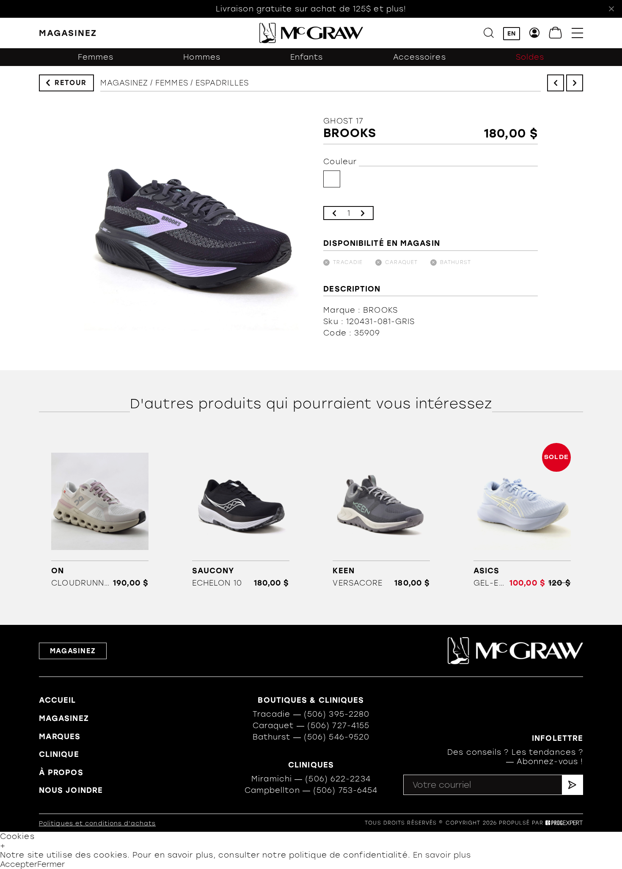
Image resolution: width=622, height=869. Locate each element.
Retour (71, 83)
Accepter (18, 864)
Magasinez (124, 83)
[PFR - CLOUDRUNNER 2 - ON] (100, 515)
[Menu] (577, 33)
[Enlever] (334, 213)
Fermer (51, 864)
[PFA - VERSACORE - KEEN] (381, 515)
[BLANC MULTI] (331, 178)
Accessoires (419, 57)
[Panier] (555, 32)
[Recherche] (489, 33)
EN (511, 33)
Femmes (96, 57)
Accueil (57, 700)
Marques (60, 736)
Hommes (201, 57)
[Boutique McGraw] (311, 33)
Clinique (59, 754)
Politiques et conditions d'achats (97, 823)
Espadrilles (222, 83)
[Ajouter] (362, 213)
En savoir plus (442, 855)
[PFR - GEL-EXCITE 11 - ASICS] (522, 515)
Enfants (306, 57)
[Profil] (534, 33)
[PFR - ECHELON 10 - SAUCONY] (240, 515)
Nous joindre (71, 790)
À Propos (61, 772)
